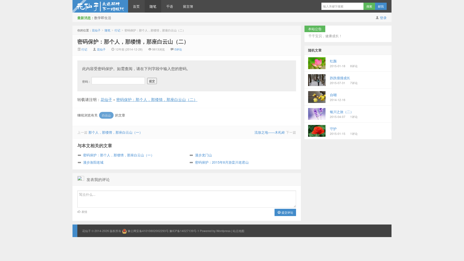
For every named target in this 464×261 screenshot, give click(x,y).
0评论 (178, 49)
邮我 (381, 6)
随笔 (153, 6)
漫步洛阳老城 (93, 162)
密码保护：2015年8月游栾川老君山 (222, 162)
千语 (169, 6)
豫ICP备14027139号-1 (184, 231)
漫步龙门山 (203, 154)
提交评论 (287, 212)
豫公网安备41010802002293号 (148, 231)
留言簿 (188, 6)
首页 (136, 6)
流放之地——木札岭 (269, 132)
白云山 (106, 115)
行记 (117, 30)
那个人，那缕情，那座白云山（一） (115, 132)
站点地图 (238, 231)
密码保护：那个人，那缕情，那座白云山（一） (118, 154)
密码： (87, 81)
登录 (383, 17)
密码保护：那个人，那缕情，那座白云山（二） (133, 41)
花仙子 (100, 6)
